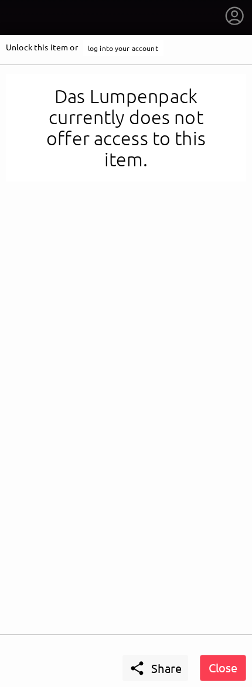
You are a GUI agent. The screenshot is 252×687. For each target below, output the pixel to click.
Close (223, 667)
